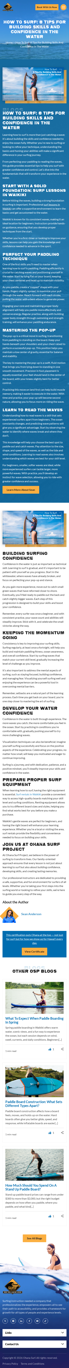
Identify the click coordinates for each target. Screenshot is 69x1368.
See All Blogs (34, 1238)
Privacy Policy (10, 1363)
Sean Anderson (31, 914)
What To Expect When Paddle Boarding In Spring (34, 1020)
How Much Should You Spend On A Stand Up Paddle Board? (31, 1187)
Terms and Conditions (32, 1363)
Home (9, 42)
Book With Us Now (47, 7)
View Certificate (34, 951)
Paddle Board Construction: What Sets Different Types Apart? (33, 1104)
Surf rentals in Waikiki (28, 794)
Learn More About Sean (21, 489)
